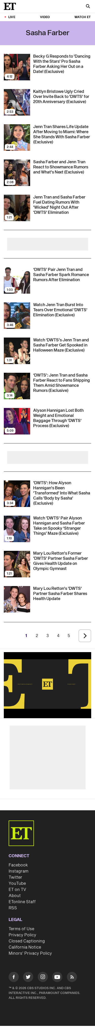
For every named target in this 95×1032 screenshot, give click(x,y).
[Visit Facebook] (14, 978)
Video (45, 17)
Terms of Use (21, 929)
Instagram (18, 871)
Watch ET (82, 17)
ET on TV (17, 890)
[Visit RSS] (72, 978)
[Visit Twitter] (28, 978)
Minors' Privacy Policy (30, 953)
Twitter (15, 877)
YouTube (17, 883)
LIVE (11, 17)
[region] (47, 684)
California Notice (25, 947)
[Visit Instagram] (43, 978)
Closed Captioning (27, 941)
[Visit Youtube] (57, 977)
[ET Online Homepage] (11, 6)
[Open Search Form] (88, 6)
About (15, 896)
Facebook (18, 865)
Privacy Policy (22, 935)
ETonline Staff (22, 902)
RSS (13, 908)
